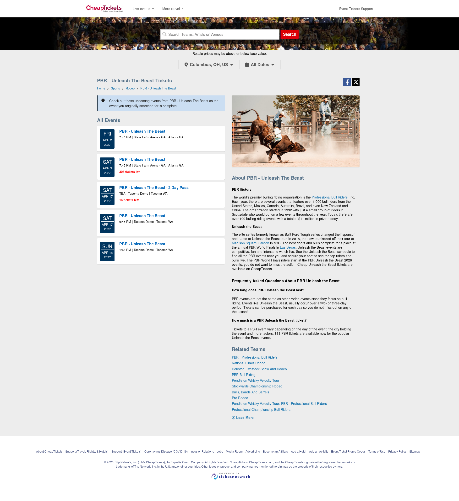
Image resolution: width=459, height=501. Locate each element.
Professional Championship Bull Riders (261, 409)
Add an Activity (318, 451)
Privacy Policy (397, 451)
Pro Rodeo (240, 397)
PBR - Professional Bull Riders (255, 357)
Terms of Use (376, 451)
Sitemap (414, 451)
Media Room (234, 451)
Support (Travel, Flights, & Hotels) (87, 451)
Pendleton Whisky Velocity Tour (255, 380)
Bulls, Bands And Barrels (250, 392)
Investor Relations (202, 451)
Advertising (253, 451)
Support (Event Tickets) (126, 451)
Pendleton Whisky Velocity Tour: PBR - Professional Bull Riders (279, 403)
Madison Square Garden (250, 242)
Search (289, 34)
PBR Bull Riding (244, 374)
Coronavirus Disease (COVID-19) (166, 451)
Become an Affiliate (275, 451)
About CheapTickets (49, 451)
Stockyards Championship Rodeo (257, 386)
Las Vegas (288, 247)
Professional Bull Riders (330, 197)
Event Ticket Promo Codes (348, 451)
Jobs (220, 451)
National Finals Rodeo (248, 362)
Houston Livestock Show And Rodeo (259, 368)
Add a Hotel (298, 451)
